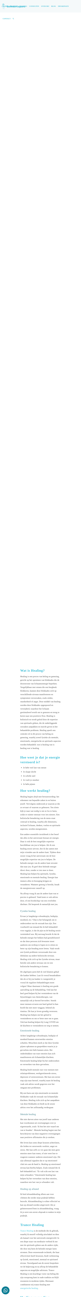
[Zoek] (13, 18)
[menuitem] (5, 6)
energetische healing (29, 1288)
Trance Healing (26, 1231)
